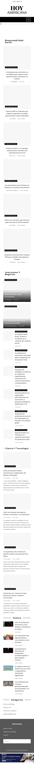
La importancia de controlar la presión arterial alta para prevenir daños (15, 554)
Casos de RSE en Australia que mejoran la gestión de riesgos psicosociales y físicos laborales (17, 113)
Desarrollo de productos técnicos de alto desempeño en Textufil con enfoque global (23, 418)
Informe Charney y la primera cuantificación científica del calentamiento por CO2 (17, 150)
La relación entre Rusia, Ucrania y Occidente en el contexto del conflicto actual (23, 338)
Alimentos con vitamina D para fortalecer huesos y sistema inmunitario (14, 595)
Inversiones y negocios (10, 280)
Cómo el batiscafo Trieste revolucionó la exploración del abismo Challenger (14, 473)
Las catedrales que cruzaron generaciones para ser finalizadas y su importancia (22, 686)
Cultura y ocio (7, 707)
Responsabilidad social (11, 67)
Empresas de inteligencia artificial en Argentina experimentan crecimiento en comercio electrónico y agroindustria (23, 376)
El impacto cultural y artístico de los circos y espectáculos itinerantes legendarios (22, 671)
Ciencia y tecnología (10, 466)
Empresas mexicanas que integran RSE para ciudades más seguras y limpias (17, 257)
